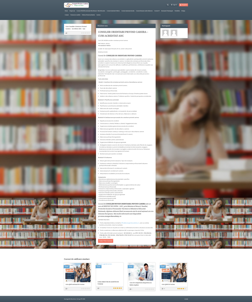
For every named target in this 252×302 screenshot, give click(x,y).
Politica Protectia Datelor (88, 15)
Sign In (175, 5)
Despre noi (72, 11)
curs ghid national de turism (75, 284)
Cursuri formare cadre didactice (144, 11)
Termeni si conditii (75, 15)
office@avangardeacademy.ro (130, 223)
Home (66, 11)
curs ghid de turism (168, 284)
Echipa (183, 11)
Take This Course (105, 241)
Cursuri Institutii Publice (113, 11)
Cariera (98, 15)
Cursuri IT (157, 11)
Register (184, 5)
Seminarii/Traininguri (167, 11)
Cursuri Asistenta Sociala (127, 11)
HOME (186, 299)
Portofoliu (177, 11)
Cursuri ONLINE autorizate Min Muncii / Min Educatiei (91, 11)
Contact (67, 15)
